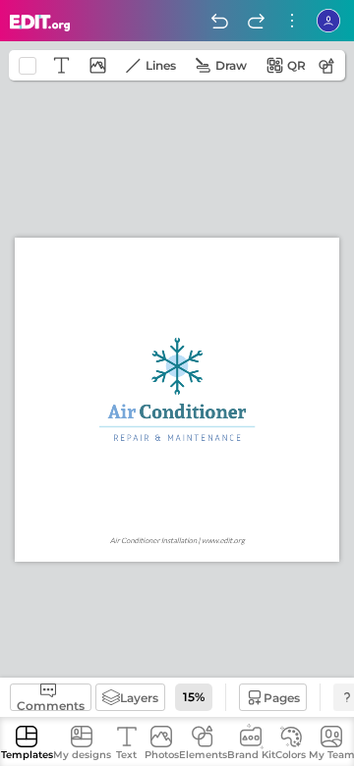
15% (194, 696)
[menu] (292, 20)
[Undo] (219, 20)
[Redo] (255, 20)
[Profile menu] (328, 20)
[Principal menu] (40, 23)
